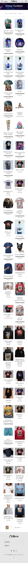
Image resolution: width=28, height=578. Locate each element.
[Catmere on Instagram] (14, 551)
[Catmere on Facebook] (11, 551)
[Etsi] (22, 1)
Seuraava (17, 527)
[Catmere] (14, 1)
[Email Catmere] (16, 551)
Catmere (10, 554)
